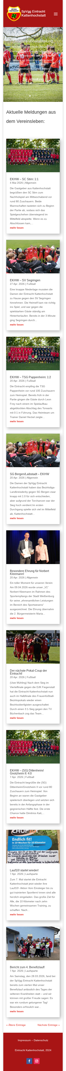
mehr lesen (17, 227)
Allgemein (30, 182)
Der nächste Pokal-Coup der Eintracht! (28, 672)
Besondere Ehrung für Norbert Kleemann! (29, 572)
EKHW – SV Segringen (25, 280)
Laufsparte (31, 873)
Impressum (24, 1040)
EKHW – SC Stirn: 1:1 (24, 179)
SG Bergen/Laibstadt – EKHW (29, 474)
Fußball (31, 283)
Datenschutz (41, 1040)
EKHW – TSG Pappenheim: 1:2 (30, 377)
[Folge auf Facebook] (29, 1061)
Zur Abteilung (33, 79)
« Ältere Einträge (16, 1024)
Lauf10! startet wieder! (24, 870)
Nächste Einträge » (49, 1024)
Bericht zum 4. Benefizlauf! (27, 967)
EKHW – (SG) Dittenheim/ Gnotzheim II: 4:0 (27, 772)
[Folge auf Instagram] (37, 1061)
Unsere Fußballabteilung (33, 41)
